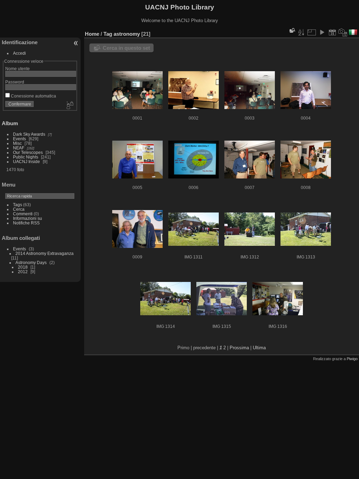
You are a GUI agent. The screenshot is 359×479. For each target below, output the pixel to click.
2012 (23, 271)
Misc (17, 143)
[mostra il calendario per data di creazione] (342, 32)
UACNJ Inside (26, 161)
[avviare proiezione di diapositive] (321, 32)
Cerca (19, 209)
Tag (107, 34)
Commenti (23, 213)
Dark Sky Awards (29, 134)
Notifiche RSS (26, 223)
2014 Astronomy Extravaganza (44, 253)
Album (10, 123)
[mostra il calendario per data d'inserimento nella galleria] (332, 32)
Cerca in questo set (126, 48)
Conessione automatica (33, 96)
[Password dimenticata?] (69, 105)
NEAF (18, 148)
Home (92, 34)
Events (19, 138)
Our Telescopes (28, 152)
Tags (17, 204)
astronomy (127, 34)
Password (14, 82)
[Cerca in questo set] (292, 30)
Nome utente (17, 68)
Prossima (239, 347)
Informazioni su (27, 218)
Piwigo (352, 359)
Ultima (259, 347)
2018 (23, 267)
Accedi (19, 53)
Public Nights (25, 157)
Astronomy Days (31, 262)
